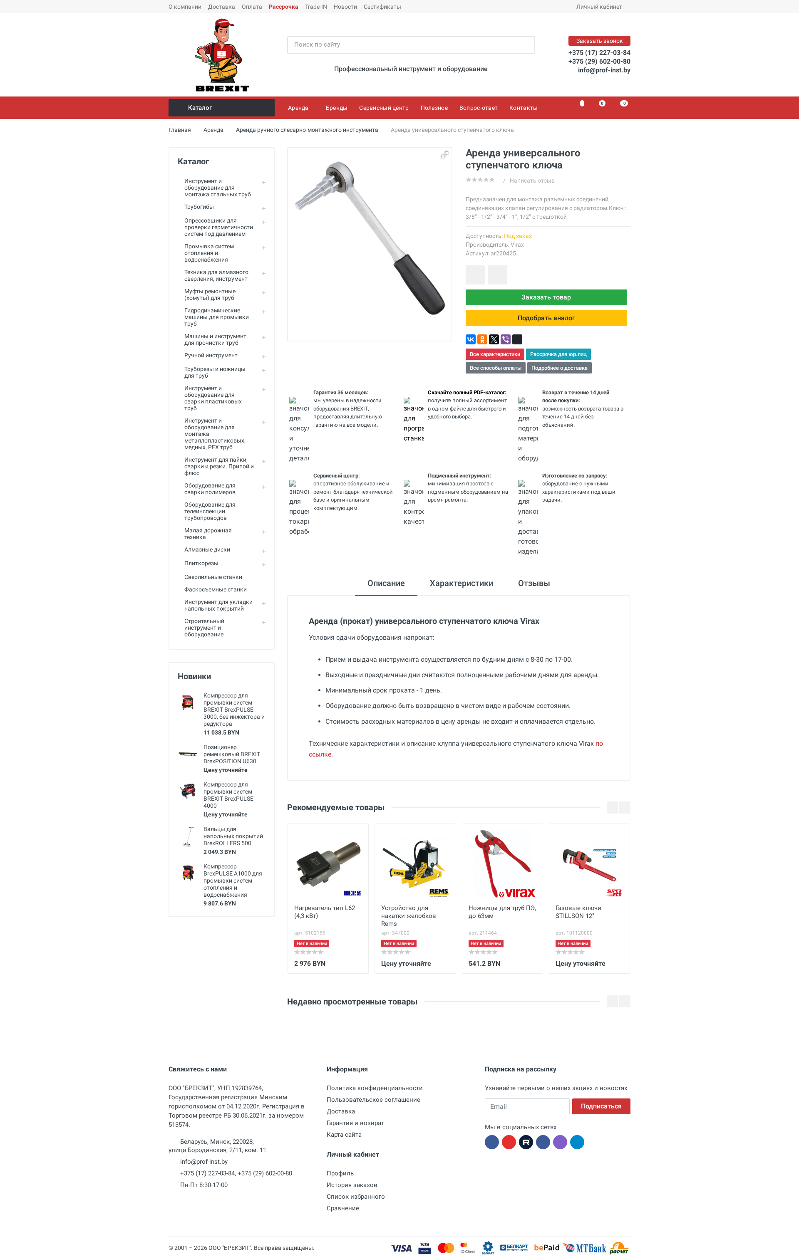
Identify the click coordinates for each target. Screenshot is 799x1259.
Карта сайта (344, 1134)
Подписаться (601, 1106)
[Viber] (506, 339)
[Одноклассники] (482, 339)
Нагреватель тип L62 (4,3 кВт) (324, 912)
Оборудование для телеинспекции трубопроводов (210, 511)
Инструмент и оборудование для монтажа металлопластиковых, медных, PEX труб (215, 433)
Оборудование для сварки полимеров (210, 488)
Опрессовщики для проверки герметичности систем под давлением (218, 227)
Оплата (252, 7)
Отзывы (534, 583)
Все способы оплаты (495, 368)
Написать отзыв (532, 180)
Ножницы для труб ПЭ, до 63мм (502, 912)
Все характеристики (495, 354)
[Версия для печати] (517, 339)
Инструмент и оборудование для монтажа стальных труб (217, 188)
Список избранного (356, 1196)
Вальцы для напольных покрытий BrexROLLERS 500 (233, 836)
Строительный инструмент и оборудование (204, 628)
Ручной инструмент (211, 355)
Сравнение (343, 1208)
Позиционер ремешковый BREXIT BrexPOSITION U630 (231, 754)
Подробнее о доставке (559, 368)
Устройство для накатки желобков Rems (408, 916)
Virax (517, 244)
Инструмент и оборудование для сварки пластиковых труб (213, 398)
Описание (386, 583)
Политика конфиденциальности (375, 1088)
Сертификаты (382, 7)
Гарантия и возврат (355, 1123)
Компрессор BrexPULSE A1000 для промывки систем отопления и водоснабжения (232, 880)
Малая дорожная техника (208, 533)
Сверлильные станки (213, 577)
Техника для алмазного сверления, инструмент (216, 275)
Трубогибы (199, 206)
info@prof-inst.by (604, 70)
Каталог (200, 107)
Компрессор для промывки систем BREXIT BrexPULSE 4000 (228, 795)
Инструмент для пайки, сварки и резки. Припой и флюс (219, 466)
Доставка (221, 7)
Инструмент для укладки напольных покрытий (218, 605)
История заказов (352, 1185)
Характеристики (461, 583)
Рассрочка (283, 7)
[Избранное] (577, 107)
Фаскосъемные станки (215, 589)
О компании (185, 7)
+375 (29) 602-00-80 (599, 61)
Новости (345, 7)
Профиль (340, 1173)
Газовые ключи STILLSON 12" (578, 912)
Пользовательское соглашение (373, 1099)
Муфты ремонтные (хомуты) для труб (210, 294)
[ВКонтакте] (471, 339)
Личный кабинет (599, 6)
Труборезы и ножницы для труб (215, 372)
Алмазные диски (207, 549)
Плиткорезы (201, 563)
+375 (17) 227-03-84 (599, 53)
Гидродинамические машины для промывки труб (216, 317)
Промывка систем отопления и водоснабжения (209, 253)
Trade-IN (316, 7)
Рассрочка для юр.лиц (558, 354)
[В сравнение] (497, 274)
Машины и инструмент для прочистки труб (215, 339)
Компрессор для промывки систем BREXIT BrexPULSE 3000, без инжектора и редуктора (234, 709)
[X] (494, 339)
